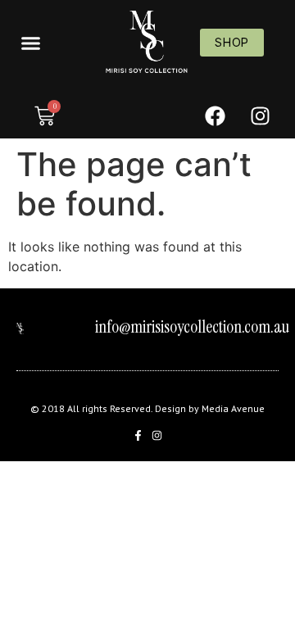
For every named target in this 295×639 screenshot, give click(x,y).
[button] (30, 42)
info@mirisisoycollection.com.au (192, 326)
